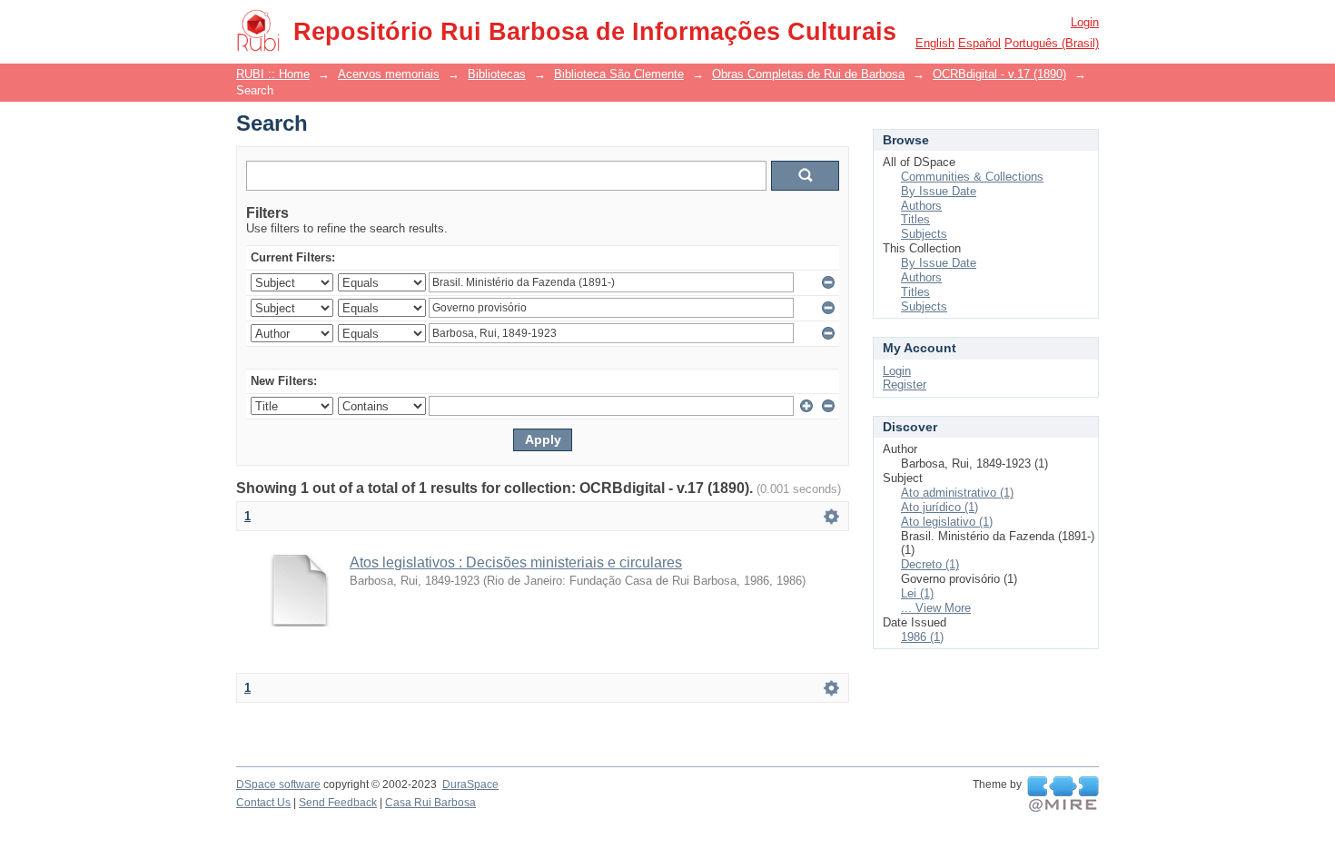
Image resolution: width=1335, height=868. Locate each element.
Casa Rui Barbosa (430, 802)
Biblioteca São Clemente (619, 74)
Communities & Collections (972, 176)
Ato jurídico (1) (939, 507)
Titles (915, 219)
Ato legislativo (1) (947, 521)
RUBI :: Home (273, 74)
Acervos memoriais (389, 74)
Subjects (924, 234)
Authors (921, 205)
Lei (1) (917, 593)
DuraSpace (470, 784)
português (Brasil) (1051, 43)
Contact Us (263, 802)
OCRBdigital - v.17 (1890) (999, 74)
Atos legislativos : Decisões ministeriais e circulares (516, 562)
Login (1085, 22)
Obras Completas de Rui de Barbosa (808, 74)
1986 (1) (922, 637)
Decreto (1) (930, 564)
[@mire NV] (1063, 794)
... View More (936, 608)
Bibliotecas (497, 74)
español (979, 43)
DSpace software (278, 784)
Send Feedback (338, 802)
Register (904, 384)
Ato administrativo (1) (957, 492)
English (934, 43)
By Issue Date (938, 191)
